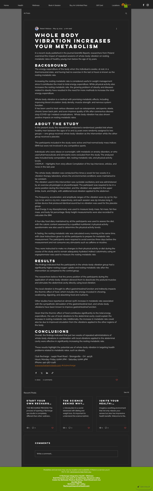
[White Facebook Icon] (143, 5)
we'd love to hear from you (80, 472)
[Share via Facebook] (36, 373)
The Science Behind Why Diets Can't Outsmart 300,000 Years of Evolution (75, 402)
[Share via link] (52, 373)
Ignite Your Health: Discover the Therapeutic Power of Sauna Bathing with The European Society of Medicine (111, 402)
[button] (126, 13)
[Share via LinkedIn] (47, 373)
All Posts (27, 13)
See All (126, 392)
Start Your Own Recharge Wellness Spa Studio (39, 402)
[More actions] (116, 28)
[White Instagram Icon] (147, 5)
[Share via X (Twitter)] (41, 373)
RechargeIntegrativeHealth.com (76, 486)
